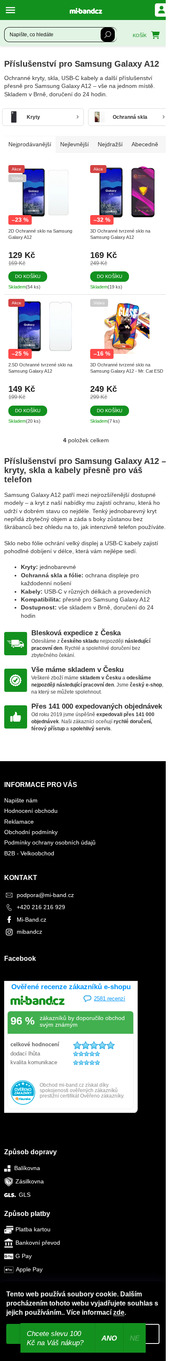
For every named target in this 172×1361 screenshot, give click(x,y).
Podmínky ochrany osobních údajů (50, 842)
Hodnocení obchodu (31, 810)
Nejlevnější (74, 144)
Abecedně (145, 144)
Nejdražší (110, 144)
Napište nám (21, 800)
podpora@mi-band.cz (45, 895)
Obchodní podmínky (31, 832)
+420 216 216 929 (41, 907)
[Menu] (12, 10)
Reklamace (19, 821)
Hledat (108, 35)
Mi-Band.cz (31, 919)
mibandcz (29, 931)
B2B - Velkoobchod (29, 853)
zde (118, 1312)
